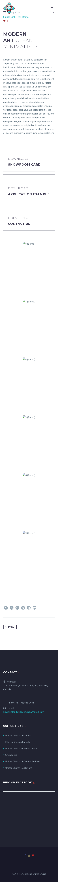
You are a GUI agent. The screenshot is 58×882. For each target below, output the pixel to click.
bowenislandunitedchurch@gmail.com (23, 711)
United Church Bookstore (18, 767)
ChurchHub (11, 754)
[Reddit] (34, 608)
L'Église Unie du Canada (17, 741)
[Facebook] (6, 608)
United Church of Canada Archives (23, 761)
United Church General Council (21, 748)
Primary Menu (52, 8)
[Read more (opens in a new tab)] (29, 158)
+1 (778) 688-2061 (24, 702)
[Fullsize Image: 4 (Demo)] (29, 498)
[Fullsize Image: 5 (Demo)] (29, 440)
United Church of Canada (18, 735)
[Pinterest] (17, 608)
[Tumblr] (23, 608)
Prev (11, 627)
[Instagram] (29, 855)
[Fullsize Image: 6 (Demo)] (29, 383)
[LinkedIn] (29, 608)
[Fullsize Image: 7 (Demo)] (29, 325)
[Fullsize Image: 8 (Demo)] (29, 267)
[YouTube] (33, 855)
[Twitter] (11, 608)
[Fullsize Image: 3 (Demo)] (29, 556)
